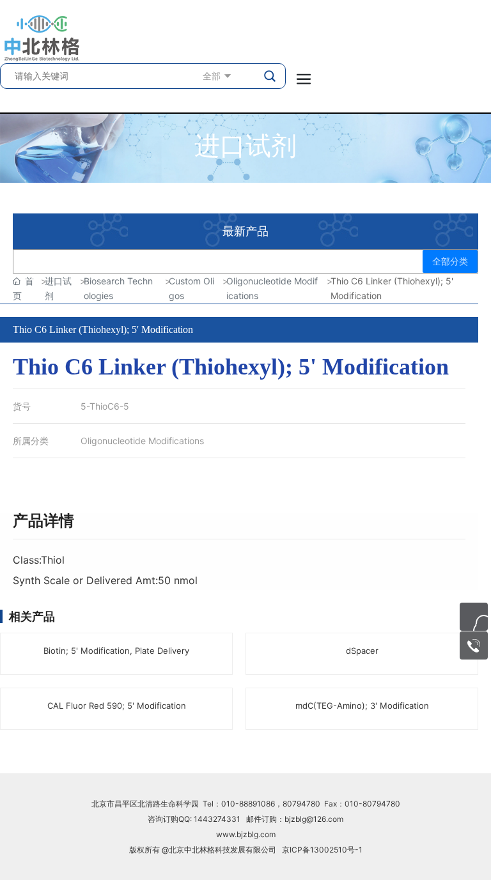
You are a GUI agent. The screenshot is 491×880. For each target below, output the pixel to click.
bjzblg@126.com (313, 819)
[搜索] (271, 76)
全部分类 (450, 261)
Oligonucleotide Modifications (142, 440)
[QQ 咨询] (474, 617)
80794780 (301, 803)
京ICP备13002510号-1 (322, 849)
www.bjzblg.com (246, 834)
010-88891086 (248, 803)
